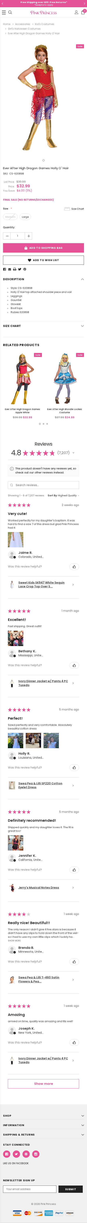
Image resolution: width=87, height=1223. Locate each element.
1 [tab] (43, 160)
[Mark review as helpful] (74, 566)
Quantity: (9, 227)
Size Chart (77, 209)
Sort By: (52, 495)
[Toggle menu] (4, 12)
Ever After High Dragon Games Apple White (22, 411)
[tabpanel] (43, 97)
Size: (6, 208)
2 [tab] (43, 424)
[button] (73, 452)
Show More (14, 940)
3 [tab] (47, 424)
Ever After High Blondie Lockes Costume (64, 411)
